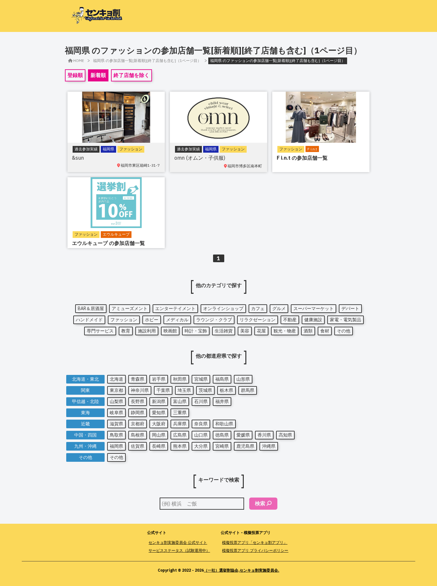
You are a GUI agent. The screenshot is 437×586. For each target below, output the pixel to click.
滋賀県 (116, 424)
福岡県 (116, 446)
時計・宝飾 (196, 331)
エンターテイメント (175, 308)
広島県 (180, 435)
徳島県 (222, 435)
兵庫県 (180, 424)
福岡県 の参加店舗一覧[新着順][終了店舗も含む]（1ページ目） (147, 60)
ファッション (123, 320)
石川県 (201, 401)
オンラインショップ (223, 308)
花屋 (261, 331)
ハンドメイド (89, 320)
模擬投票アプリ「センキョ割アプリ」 (254, 542)
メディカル (177, 320)
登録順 (75, 75)
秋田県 (180, 379)
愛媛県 (243, 435)
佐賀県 (137, 446)
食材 (324, 331)
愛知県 (158, 412)
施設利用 (147, 331)
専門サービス (100, 331)
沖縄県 (268, 446)
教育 (125, 331)
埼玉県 (184, 390)
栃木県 (226, 390)
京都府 (137, 424)
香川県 (264, 435)
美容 (244, 331)
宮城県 (201, 379)
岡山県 (158, 435)
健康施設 (313, 320)
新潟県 (158, 401)
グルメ (279, 308)
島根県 (137, 435)
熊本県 (180, 446)
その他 (343, 331)
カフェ (258, 308)
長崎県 (158, 446)
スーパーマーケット (313, 308)
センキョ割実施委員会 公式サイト (177, 542)
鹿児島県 (245, 446)
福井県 (222, 401)
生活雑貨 (224, 331)
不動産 (290, 320)
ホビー (151, 320)
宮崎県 (222, 446)
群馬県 (247, 390)
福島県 (222, 379)
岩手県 (158, 379)
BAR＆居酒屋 (91, 308)
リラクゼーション (257, 320)
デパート (350, 308)
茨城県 (205, 390)
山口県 (201, 435)
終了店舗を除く (131, 75)
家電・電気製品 (345, 320)
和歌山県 (224, 424)
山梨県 (116, 401)
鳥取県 (116, 435)
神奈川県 (140, 390)
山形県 (243, 379)
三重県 (180, 412)
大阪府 (158, 424)
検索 (260, 503)
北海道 (116, 379)
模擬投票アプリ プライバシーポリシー (255, 550)
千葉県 (163, 390)
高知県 (285, 435)
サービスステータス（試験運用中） (179, 550)
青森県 (137, 379)
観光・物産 (285, 331)
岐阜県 (116, 412)
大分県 (201, 446)
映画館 (170, 331)
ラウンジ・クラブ (214, 320)
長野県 (137, 401)
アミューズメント (129, 308)
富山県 (180, 401)
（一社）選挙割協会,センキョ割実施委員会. (241, 570)
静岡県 (137, 412)
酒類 (308, 331)
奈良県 (201, 424)
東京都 (116, 390)
